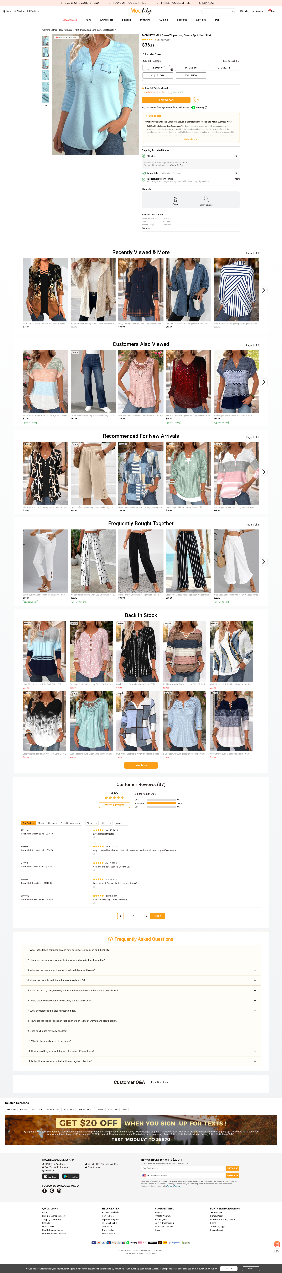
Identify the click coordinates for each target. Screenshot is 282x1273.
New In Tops (11, 1109)
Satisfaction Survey (164, 1226)
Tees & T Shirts (68, 1109)
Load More (141, 765)
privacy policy (151, 1253)
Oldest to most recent (70, 823)
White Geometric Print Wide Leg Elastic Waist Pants (94, 595)
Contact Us (107, 1226)
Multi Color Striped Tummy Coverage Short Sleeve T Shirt (48, 415)
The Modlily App (217, 1226)
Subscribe (232, 1168)
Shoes (124, 1109)
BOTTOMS (182, 20)
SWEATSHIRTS (106, 20)
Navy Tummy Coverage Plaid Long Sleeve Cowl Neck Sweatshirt (147, 323)
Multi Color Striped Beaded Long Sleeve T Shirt (184, 684)
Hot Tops (23, 1109)
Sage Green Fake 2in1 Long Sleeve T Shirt (184, 507)
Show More (189, 139)
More (237, 156)
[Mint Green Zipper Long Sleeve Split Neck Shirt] (95, 94)
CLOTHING (201, 20)
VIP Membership (109, 1223)
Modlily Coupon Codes (52, 1230)
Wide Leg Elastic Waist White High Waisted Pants (236, 595)
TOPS (88, 20)
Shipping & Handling (51, 1219)
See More (146, 228)
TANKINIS (163, 20)
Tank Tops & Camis (85, 1109)
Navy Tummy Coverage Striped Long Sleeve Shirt (236, 323)
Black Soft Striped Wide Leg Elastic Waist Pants (187, 595)
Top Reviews (28, 823)
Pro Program (161, 1219)
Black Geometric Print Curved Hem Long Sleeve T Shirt (47, 754)
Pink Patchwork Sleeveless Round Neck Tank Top (140, 415)
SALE (217, 20)
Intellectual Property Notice (222, 1219)
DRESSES (126, 20)
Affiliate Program (163, 1216)
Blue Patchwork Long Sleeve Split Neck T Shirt (184, 754)
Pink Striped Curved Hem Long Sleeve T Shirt (234, 507)
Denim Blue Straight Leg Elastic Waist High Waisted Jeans (97, 415)
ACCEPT (228, 1269)
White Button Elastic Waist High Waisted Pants (44, 595)
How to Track (48, 1226)
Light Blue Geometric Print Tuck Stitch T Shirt (43, 684)
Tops (61, 30)
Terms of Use (216, 1212)
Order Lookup (108, 1230)
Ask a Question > (159, 1082)
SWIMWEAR (145, 20)
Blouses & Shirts (52, 1109)
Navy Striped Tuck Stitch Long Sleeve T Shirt (230, 754)
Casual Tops (113, 1109)
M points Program (110, 1219)
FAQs (44, 1212)
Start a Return (108, 1233)
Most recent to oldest (47, 823)
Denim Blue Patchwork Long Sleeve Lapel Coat (187, 323)
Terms (169, 1186)
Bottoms (101, 1109)
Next (156, 916)
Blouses (68, 30)
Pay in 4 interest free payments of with (167, 107)
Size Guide (233, 61)
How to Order (108, 1216)
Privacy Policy (216, 1216)
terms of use (137, 1253)
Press (157, 1230)
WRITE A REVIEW (114, 805)
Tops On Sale (37, 1109)
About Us (159, 1212)
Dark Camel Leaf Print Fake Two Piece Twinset (44, 323)
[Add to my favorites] (196, 100)
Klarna (213, 1223)
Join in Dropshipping (164, 1223)
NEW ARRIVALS (70, 20)
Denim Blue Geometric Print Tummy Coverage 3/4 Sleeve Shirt (146, 507)
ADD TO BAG (166, 100)
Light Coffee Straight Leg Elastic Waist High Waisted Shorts (97, 507)
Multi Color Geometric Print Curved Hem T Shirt (137, 754)
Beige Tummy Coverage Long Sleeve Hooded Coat (93, 323)
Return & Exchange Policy (54, 1216)
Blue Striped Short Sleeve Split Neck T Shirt (233, 415)
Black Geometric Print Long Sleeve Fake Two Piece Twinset (49, 507)
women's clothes (49, 30)
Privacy (177, 1186)
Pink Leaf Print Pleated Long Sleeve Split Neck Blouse (94, 684)
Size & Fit (46, 1223)
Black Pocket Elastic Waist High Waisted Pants (139, 595)
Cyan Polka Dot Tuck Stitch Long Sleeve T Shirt (91, 754)
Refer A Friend (216, 1230)
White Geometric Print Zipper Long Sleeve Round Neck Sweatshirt (239, 684)
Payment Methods (110, 1212)
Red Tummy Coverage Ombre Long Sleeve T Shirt (188, 415)
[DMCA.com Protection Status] (186, 1242)
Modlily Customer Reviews (54, 1233)
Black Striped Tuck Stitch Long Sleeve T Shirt (136, 684)
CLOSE (251, 1269)
